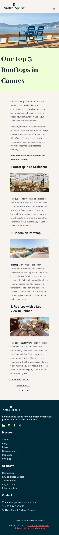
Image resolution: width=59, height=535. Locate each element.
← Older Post (22, 390)
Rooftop (14, 264)
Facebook (15, 379)
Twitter (25, 379)
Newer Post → (23, 385)
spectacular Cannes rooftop (29, 342)
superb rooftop (22, 198)
